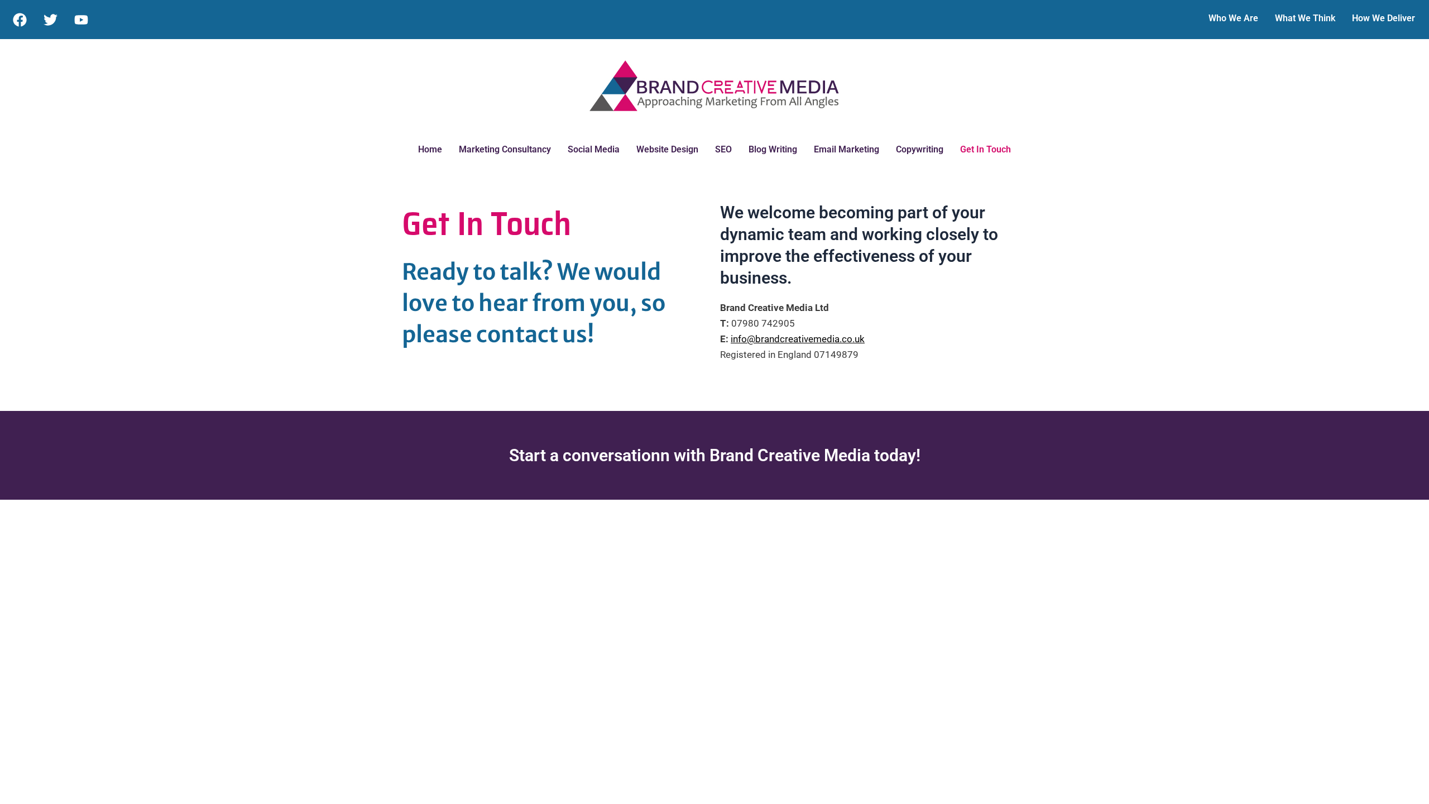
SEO (723, 149)
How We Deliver (1383, 18)
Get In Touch (985, 149)
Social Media (594, 149)
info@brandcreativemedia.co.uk (798, 338)
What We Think (1305, 18)
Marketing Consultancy (505, 149)
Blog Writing (773, 149)
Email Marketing (846, 149)
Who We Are (1233, 18)
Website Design (667, 149)
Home (430, 149)
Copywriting (919, 149)
